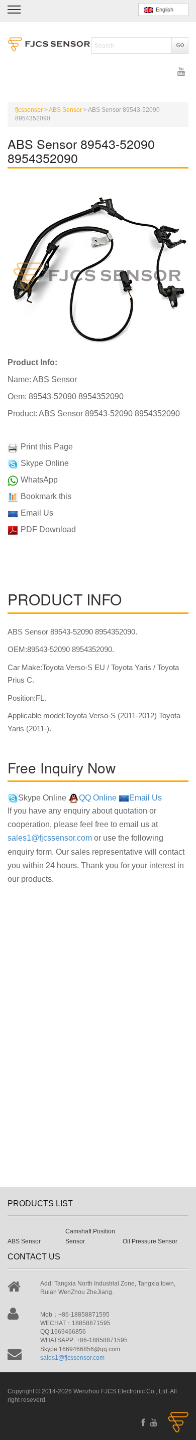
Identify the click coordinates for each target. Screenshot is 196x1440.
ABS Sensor (24, 1241)
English (163, 10)
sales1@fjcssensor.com (50, 838)
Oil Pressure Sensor (150, 1241)
